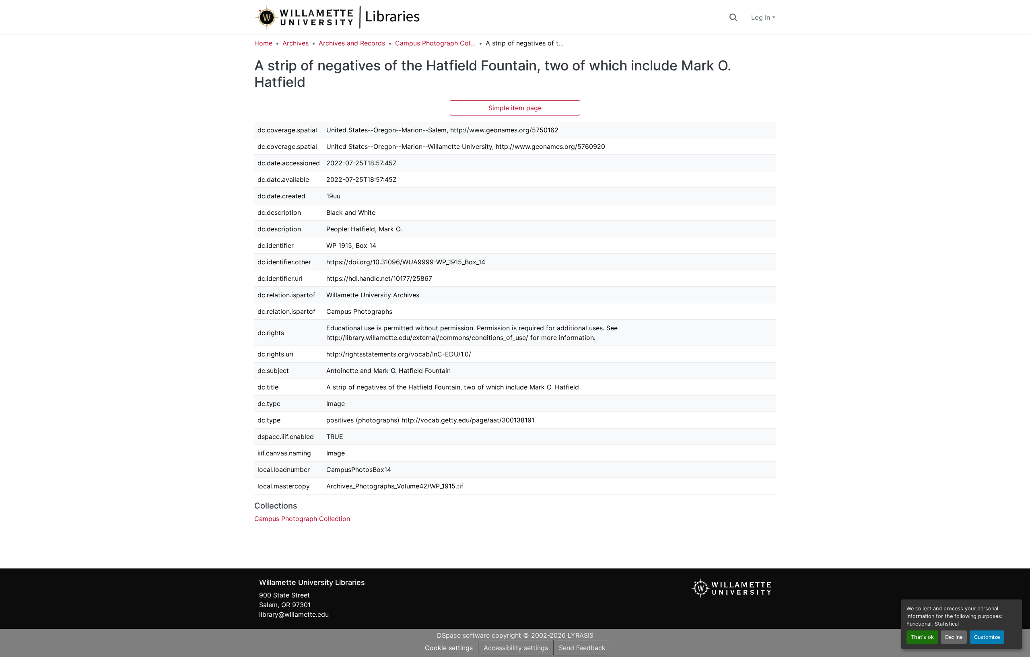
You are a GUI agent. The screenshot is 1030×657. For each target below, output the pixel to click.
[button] (363, 17)
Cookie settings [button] (449, 648)
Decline (953, 637)
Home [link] (263, 43)
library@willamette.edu (294, 614)
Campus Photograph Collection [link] (435, 43)
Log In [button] (761, 17)
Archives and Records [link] (352, 43)
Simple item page (515, 108)
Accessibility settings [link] (516, 648)
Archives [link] (295, 43)
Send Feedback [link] (582, 648)
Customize (987, 637)
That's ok (922, 637)
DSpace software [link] (463, 635)
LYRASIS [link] (580, 635)
